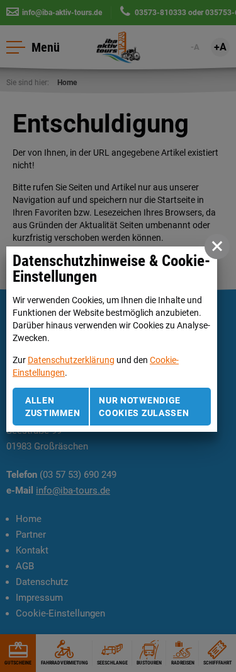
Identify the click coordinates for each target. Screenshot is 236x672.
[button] (217, 246)
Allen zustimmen (52, 406)
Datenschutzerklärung (71, 360)
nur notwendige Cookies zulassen (144, 406)
